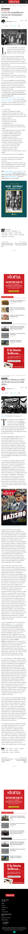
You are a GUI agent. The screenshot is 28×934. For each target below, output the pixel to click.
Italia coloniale (4, 236)
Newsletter (5, 923)
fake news (11, 234)
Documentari (4, 907)
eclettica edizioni (5, 234)
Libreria (3, 905)
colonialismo (10, 232)
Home (2, 5)
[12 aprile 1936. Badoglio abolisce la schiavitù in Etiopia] (5, 317)
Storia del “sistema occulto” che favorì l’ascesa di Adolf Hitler (7, 245)
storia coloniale (11, 236)
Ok (14, 932)
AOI (19, 231)
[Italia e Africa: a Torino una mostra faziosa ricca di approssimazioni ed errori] (5, 310)
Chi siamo (4, 901)
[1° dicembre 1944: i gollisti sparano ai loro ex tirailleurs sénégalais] (5, 302)
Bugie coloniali (4, 232)
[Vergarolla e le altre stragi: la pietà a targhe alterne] (5, 335)
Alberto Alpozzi (9, 21)
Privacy (2, 915)
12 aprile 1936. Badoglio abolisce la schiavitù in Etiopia (17, 316)
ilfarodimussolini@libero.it (7, 101)
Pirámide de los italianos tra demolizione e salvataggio (16, 341)
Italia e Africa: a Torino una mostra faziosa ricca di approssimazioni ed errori (17, 309)
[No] (26, 930)
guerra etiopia (21, 234)
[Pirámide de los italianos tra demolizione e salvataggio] (5, 342)
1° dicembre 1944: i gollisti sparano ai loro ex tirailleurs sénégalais (17, 301)
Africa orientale (8, 231)
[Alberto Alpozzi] (3, 21)
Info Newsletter (4, 920)
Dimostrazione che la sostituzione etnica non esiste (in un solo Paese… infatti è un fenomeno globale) (17, 328)
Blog (5, 5)
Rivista (3, 903)
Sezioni (3, 909)
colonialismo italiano (18, 232)
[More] (19, 26)
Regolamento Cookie (5, 917)
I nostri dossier (5, 911)
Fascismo (16, 234)
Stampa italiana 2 (6, 8)
